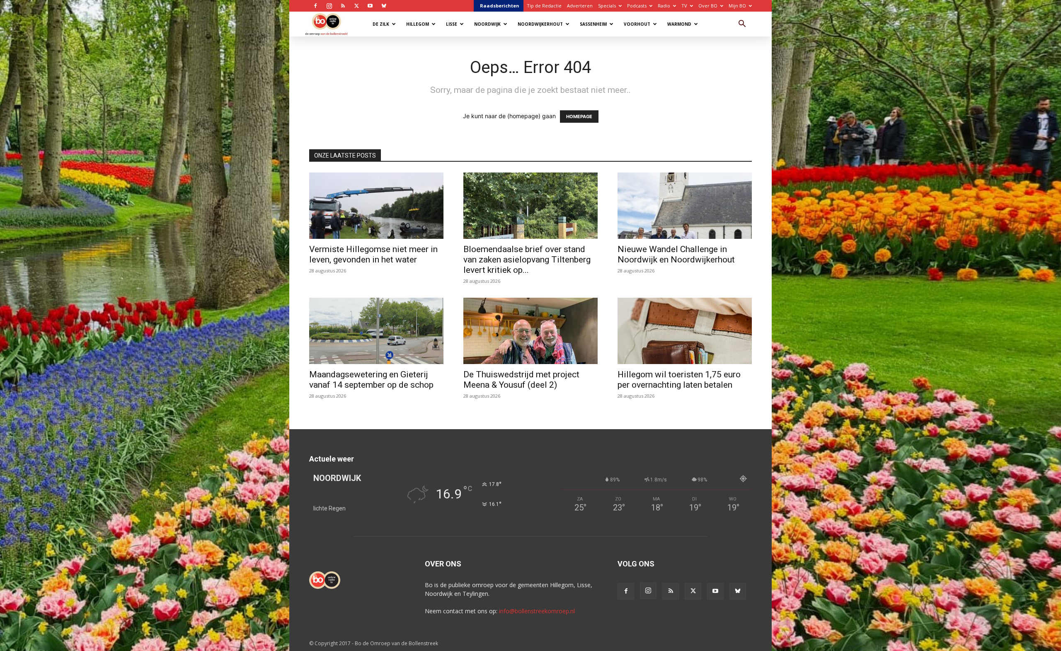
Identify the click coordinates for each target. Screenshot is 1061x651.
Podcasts (637, 5)
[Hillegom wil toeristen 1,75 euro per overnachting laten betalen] (685, 331)
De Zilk (381, 24)
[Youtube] (370, 6)
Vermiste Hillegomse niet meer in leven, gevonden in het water (373, 254)
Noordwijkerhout (540, 24)
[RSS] (343, 6)
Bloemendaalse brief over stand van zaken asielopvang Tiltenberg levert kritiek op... (527, 259)
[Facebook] (315, 6)
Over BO (707, 5)
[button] (742, 25)
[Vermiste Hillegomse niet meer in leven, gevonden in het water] (376, 205)
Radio (664, 5)
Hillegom (417, 24)
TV (684, 5)
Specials (607, 5)
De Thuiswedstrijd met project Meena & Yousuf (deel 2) (521, 379)
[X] (356, 6)
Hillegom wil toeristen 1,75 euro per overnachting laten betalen (679, 379)
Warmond (679, 24)
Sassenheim (593, 24)
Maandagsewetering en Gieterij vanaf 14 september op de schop (371, 379)
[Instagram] (329, 6)
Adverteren (580, 5)
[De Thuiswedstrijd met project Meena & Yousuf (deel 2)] (530, 331)
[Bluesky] (384, 6)
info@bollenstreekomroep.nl (537, 611)
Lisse (451, 24)
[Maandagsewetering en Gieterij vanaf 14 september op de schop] (376, 331)
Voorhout (637, 24)
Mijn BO (737, 5)
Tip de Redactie (544, 5)
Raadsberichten (499, 5)
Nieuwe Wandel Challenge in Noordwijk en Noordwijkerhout (676, 254)
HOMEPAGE (579, 116)
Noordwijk (487, 24)
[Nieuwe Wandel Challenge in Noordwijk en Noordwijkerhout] (685, 205)
